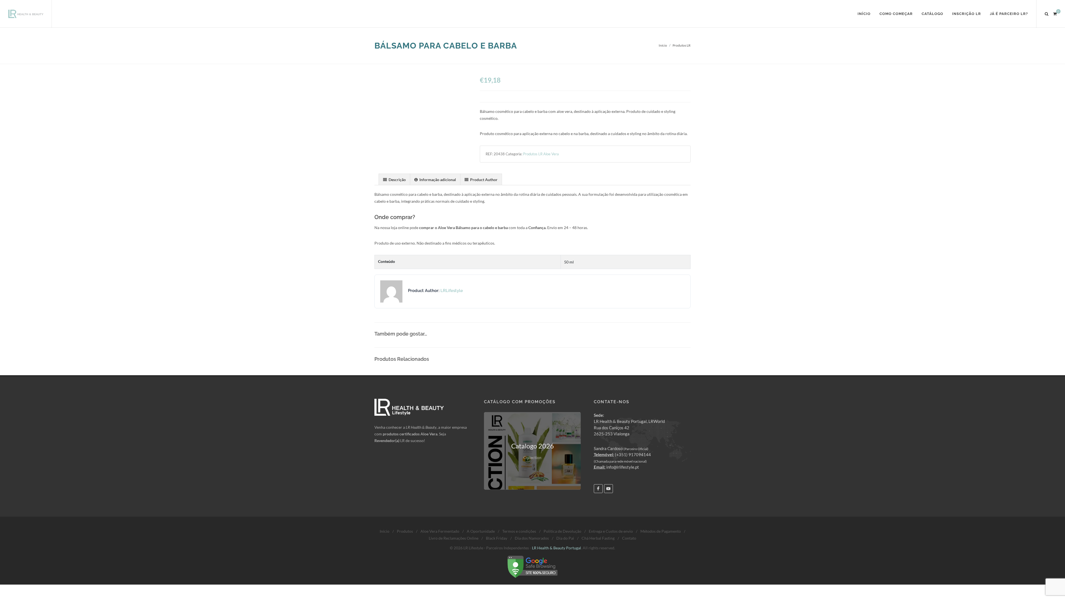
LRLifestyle (451, 290)
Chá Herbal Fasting (598, 538)
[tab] (394, 179)
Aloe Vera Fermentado (439, 531)
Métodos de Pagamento (660, 531)
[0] (1055, 13)
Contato (629, 538)
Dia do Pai (565, 538)
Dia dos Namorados (532, 538)
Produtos (405, 531)
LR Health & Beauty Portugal (556, 547)
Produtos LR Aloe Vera (541, 154)
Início (663, 45)
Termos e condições (519, 531)
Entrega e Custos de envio (611, 531)
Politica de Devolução (562, 531)
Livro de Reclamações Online (453, 538)
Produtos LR (682, 45)
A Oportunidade (481, 531)
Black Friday (496, 538)
